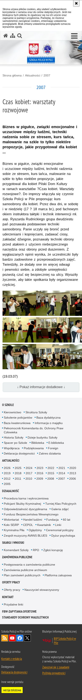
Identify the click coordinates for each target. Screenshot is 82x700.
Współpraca (12, 448)
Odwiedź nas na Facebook (19, 638)
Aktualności (32, 75)
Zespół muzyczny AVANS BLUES (25, 535)
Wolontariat (11, 519)
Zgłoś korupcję (53, 550)
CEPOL (28, 525)
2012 (7, 478)
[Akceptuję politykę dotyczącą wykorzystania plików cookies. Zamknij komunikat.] (76, 3)
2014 (61, 473)
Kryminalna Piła (14, 530)
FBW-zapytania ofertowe (19, 611)
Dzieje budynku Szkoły (42, 437)
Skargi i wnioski (13, 542)
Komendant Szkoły (16, 550)
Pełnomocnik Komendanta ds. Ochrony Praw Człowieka (33, 430)
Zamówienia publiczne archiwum (25, 570)
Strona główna (12, 75)
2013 (72, 473)
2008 (50, 478)
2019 (7, 473)
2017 (29, 473)
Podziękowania (34, 448)
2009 (39, 478)
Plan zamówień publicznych (22, 575)
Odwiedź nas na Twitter (27, 638)
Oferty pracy (11, 582)
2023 (40, 468)
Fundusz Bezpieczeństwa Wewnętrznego (31, 514)
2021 (61, 468)
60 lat (66, 519)
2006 (72, 478)
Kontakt (8, 597)
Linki (58, 525)
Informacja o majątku (49, 423)
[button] (74, 36)
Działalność (10, 491)
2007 (47, 75)
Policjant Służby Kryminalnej (22, 503)
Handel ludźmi (32, 519)
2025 (18, 468)
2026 (7, 468)
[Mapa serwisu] (12, 35)
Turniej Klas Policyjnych (60, 503)
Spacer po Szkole (15, 442)
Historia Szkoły (13, 437)
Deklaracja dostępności (19, 453)
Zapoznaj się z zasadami (55, 667)
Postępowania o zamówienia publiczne (29, 564)
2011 (18, 478)
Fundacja (52, 519)
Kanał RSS (4, 638)
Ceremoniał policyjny (60, 530)
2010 (28, 478)
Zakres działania (50, 453)
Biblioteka (37, 442)
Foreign (53, 448)
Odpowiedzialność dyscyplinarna (25, 509)
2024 (29, 468)
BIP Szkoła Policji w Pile (65, 640)
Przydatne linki (13, 604)
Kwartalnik (44, 525)
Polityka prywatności (53, 673)
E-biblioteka (56, 442)
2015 (51, 473)
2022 (51, 468)
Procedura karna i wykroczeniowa (26, 498)
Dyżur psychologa (63, 535)
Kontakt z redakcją (11, 659)
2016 (40, 473)
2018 (18, 473)
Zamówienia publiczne (17, 557)
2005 (7, 484)
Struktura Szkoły (36, 412)
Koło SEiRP (11, 525)
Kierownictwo (12, 412)
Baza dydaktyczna (48, 417)
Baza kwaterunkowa (17, 423)
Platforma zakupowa (58, 575)
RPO (36, 550)
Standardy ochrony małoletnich (25, 617)
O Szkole (8, 405)
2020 (72, 468)
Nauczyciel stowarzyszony (41, 589)
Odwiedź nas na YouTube (12, 638)
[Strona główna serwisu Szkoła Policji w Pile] (5, 35)
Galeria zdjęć (60, 509)
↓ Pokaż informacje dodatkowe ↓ (41, 387)
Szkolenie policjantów (18, 417)
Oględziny (35, 530)
